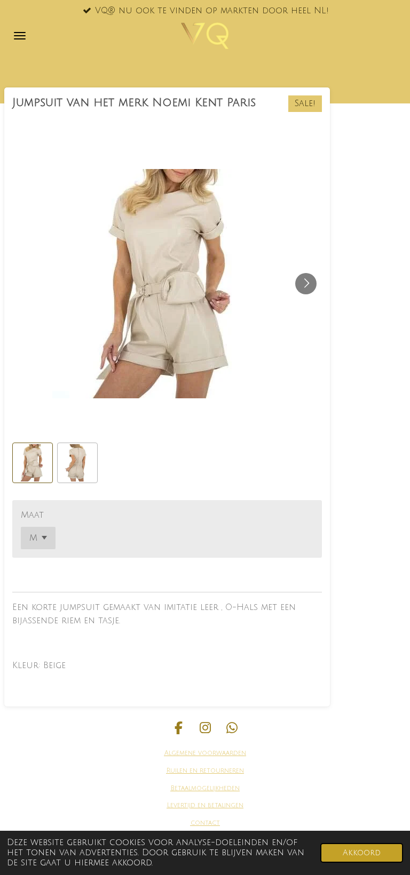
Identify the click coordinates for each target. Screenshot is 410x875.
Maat (32, 515)
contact (205, 823)
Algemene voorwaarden (205, 753)
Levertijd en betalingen (205, 805)
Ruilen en (182, 770)
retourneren (221, 770)
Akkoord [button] (362, 853)
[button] (32, 463)
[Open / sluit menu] (19, 35)
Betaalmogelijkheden (205, 788)
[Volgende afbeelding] (306, 283)
